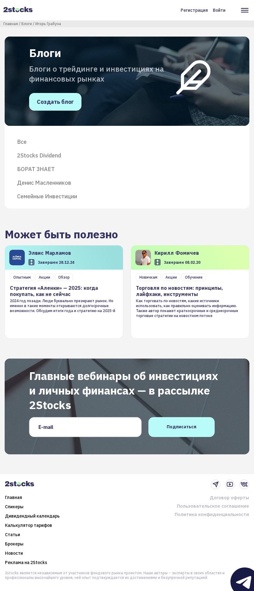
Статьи (12, 534)
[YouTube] (230, 484)
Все (22, 142)
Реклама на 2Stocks (26, 562)
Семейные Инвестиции (47, 196)
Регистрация (194, 10)
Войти (219, 10)
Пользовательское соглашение (213, 506)
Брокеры (14, 544)
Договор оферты (229, 498)
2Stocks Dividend (39, 155)
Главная (10, 23)
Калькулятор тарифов (28, 525)
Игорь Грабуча (48, 23)
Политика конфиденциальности (212, 514)
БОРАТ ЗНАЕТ (36, 169)
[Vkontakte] (244, 484)
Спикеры (14, 506)
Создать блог (55, 101)
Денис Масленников (44, 183)
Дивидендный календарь (32, 516)
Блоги (26, 23)
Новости (14, 553)
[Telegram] (216, 484)
